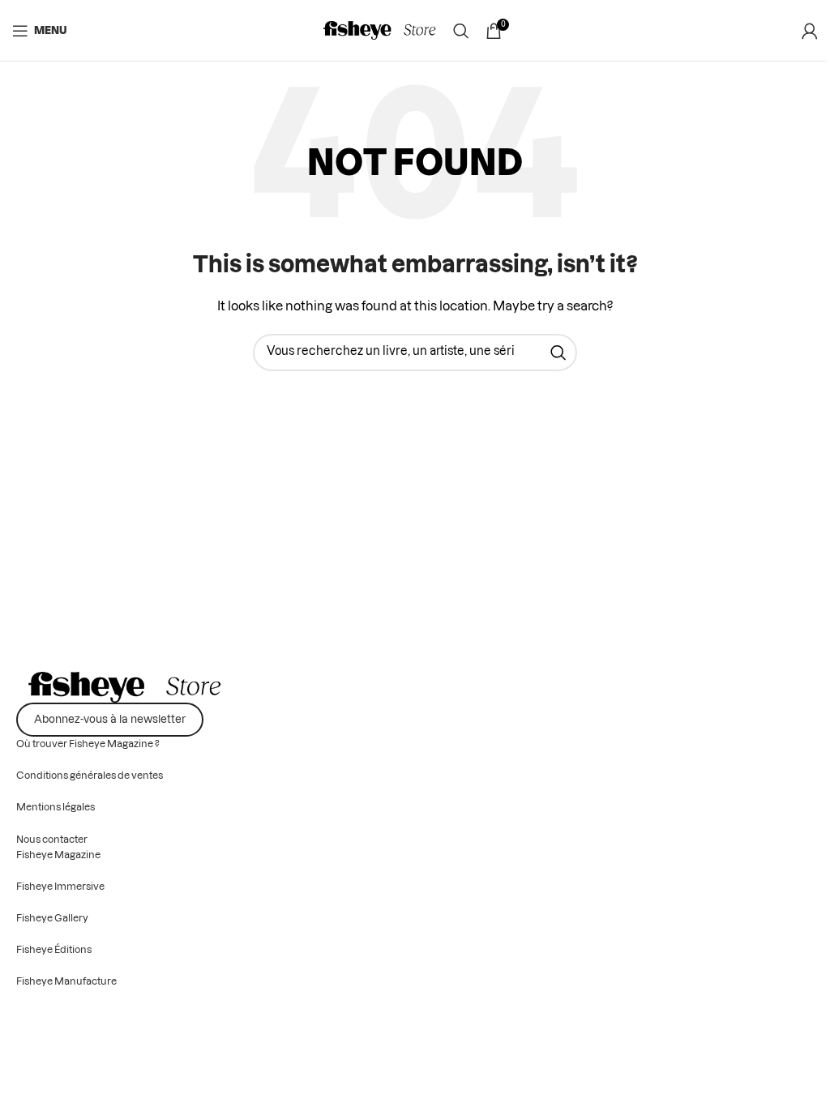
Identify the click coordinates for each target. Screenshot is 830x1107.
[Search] (461, 31)
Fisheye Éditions (54, 950)
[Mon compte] (810, 31)
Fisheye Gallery (52, 918)
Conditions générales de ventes (89, 775)
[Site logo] (380, 30)
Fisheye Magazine (58, 855)
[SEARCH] (558, 352)
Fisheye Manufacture (66, 981)
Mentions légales (55, 807)
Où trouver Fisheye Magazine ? (88, 744)
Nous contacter (52, 839)
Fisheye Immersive (60, 886)
